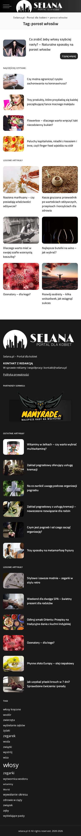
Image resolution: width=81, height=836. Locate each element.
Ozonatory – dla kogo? (17, 294)
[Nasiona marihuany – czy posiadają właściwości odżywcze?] (21, 179)
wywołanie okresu (15, 794)
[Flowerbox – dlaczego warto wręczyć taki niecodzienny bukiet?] (13, 123)
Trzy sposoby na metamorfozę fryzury (50, 550)
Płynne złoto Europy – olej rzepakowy (50, 663)
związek (8, 805)
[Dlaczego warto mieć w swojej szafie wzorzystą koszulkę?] (21, 230)
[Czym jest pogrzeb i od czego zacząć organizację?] (13, 530)
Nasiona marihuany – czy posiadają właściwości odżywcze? (18, 201)
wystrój (7, 752)
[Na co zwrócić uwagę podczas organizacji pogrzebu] (13, 488)
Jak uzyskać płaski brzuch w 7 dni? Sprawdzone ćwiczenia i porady (48, 683)
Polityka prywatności (16, 374)
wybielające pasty (14, 816)
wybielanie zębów (14, 725)
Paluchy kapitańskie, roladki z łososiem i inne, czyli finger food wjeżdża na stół (52, 143)
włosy (11, 765)
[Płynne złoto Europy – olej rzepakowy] (13, 663)
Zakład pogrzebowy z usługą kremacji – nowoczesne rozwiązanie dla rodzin (51, 508)
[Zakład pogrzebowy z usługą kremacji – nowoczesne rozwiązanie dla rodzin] (13, 509)
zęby (6, 810)
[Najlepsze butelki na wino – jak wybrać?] (60, 230)
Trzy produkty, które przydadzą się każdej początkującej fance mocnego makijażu (52, 101)
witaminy (8, 784)
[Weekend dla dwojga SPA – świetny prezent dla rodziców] (13, 601)
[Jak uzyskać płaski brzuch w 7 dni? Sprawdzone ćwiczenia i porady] (13, 684)
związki (7, 747)
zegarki (8, 773)
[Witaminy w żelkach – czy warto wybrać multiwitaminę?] (13, 447)
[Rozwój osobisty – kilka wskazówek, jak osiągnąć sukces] (60, 276)
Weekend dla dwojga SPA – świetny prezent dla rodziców (49, 601)
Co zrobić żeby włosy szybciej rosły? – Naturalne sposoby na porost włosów (51, 44)
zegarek (9, 736)
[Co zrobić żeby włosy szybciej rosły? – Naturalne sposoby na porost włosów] (14, 48)
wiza (6, 757)
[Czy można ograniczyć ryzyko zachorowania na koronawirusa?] (13, 81)
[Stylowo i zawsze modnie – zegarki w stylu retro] (13, 580)
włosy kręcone (12, 709)
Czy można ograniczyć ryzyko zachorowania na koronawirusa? (47, 81)
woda (6, 741)
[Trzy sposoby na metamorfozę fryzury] (13, 550)
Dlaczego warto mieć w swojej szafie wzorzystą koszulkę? (17, 252)
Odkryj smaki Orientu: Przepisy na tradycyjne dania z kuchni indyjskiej (49, 621)
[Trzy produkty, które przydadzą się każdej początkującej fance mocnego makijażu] (13, 102)
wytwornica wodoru (15, 779)
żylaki (6, 730)
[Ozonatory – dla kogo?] (21, 276)
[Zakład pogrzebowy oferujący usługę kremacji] (13, 467)
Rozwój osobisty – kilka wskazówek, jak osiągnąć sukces (57, 298)
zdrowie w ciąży (12, 800)
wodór (7, 715)
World (6, 789)
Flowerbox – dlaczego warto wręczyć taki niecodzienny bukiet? (52, 122)
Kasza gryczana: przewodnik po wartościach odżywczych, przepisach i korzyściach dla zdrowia (59, 204)
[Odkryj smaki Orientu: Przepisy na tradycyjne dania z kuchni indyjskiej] (13, 622)
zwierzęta (9, 720)
